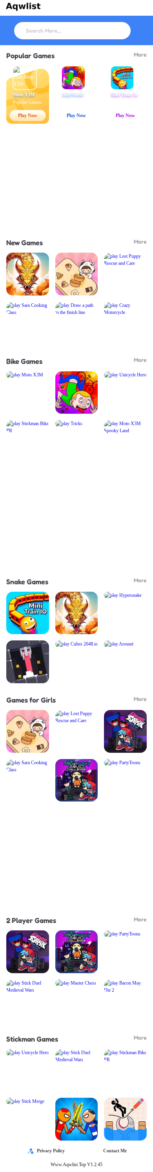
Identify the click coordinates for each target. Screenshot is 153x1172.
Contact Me (115, 1151)
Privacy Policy (51, 1151)
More (140, 54)
